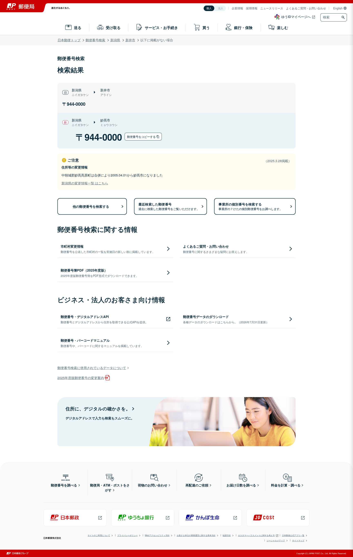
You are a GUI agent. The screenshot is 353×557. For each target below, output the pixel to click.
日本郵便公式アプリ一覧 (293, 535)
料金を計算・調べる (285, 485)
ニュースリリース (271, 8)
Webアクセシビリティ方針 (157, 535)
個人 (209, 8)
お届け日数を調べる (241, 485)
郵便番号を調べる (64, 485)
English (338, 8)
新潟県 (115, 40)
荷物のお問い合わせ (152, 485)
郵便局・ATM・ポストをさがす (110, 487)
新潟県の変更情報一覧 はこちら (84, 183)
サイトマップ (298, 540)
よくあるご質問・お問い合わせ (306, 8)
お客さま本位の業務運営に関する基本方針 (196, 535)
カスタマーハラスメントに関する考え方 (256, 535)
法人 (220, 8)
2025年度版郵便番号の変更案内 (80, 377)
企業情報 (237, 8)
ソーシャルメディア (276, 540)
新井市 (130, 40)
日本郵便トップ (69, 40)
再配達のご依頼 (196, 485)
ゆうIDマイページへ (296, 16)
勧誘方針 (227, 535)
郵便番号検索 (95, 40)
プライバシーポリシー (127, 535)
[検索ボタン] (344, 17)
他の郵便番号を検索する (91, 206)
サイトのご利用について (99, 535)
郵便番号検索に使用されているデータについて (91, 367)
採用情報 (251, 8)
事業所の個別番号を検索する (250, 206)
